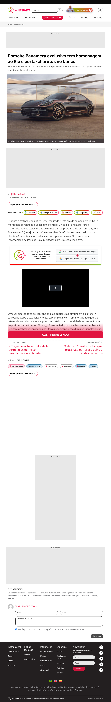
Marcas (27, 654)
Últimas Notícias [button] (52, 18)
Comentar (97, 636)
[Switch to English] (55, 680)
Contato (11, 661)
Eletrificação (45, 670)
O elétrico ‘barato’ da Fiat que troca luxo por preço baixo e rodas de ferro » (83, 349)
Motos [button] (84, 18)
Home (10, 24)
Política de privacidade (95, 698)
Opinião (60, 651)
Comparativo (29, 659)
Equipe (10, 656)
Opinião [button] (98, 18)
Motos (43, 656)
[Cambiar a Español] (60, 680)
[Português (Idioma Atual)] (50, 680)
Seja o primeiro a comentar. (23, 204)
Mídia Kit (11, 665)
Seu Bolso (81, 366)
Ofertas (60, 673)
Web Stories (61, 668)
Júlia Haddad (18, 194)
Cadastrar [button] (79, 668)
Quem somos (13, 651)
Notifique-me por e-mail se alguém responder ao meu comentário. (51, 629)
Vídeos (94, 366)
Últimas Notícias (17, 366)
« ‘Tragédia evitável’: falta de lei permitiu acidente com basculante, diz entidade (29, 349)
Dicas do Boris (46, 661)
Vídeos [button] (71, 18)
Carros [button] (12, 18)
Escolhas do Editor (34, 366)
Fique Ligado (18, 24)
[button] (60, 10)
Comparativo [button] (30, 18)
